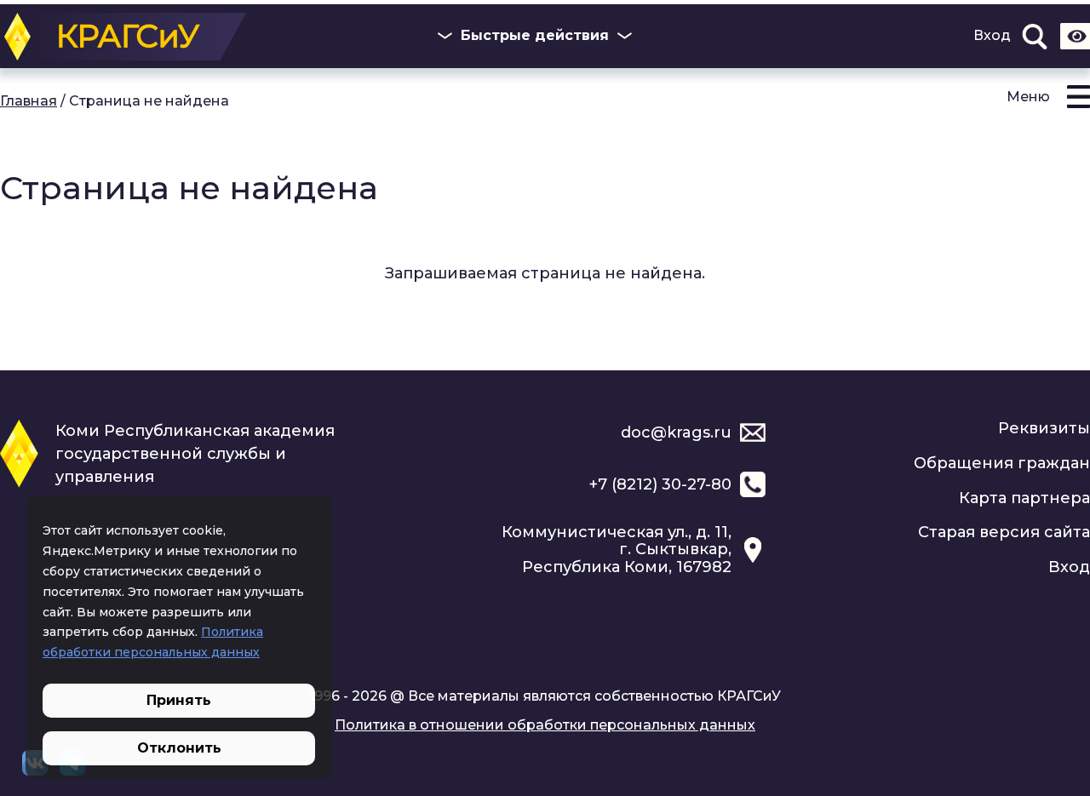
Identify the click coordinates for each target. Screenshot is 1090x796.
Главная (28, 101)
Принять (178, 700)
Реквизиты (1044, 428)
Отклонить (179, 748)
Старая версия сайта (1004, 532)
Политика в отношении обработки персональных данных (545, 725)
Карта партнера (1024, 498)
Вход (992, 35)
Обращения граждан (1002, 463)
